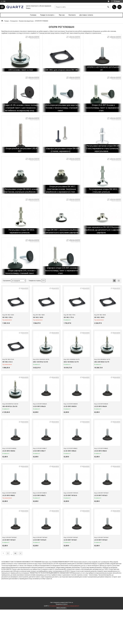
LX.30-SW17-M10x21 (101, 495)
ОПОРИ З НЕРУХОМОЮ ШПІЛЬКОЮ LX (103, 68)
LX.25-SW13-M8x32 (100, 451)
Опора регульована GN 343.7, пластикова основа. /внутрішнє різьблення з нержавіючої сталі (61, 189)
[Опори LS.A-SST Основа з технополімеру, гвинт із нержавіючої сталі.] (102, 94)
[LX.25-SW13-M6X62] (15, 433)
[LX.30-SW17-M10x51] (77, 522)
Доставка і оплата (86, 15)
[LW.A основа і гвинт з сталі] (20, 53)
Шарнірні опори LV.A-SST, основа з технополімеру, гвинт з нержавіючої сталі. (61, 270)
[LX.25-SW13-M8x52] (15, 477)
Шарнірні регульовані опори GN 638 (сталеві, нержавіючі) (62, 149)
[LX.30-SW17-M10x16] (77, 477)
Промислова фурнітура (26, 21)
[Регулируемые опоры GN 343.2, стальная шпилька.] (102, 175)
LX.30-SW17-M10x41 (39, 540)
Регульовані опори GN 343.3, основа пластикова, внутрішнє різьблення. (21, 190)
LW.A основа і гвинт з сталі (20, 70)
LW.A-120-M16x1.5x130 (40, 362)
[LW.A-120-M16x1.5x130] (46, 344)
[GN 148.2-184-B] (107, 299)
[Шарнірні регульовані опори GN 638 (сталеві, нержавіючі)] (61, 134)
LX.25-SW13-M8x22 (70, 451)
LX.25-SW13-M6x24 (39, 406)
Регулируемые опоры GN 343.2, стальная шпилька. (103, 190)
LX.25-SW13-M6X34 (70, 406)
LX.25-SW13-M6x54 (100, 406)
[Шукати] (108, 7)
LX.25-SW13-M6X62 (8, 451)
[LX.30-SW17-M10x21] (107, 477)
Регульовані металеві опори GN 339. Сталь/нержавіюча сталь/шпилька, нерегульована (103, 148)
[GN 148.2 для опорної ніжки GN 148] (61, 53)
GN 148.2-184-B (99, 317)
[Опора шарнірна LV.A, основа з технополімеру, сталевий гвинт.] (20, 257)
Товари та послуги (47, 15)
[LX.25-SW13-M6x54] (107, 388)
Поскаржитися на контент (56, 606)
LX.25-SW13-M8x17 (39, 451)
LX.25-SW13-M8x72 (39, 495)
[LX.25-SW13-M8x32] (107, 433)
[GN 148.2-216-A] (15, 344)
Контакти (72, 15)
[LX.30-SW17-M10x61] (107, 522)
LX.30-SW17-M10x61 (101, 540)
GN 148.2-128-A (7, 317)
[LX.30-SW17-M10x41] (46, 522)
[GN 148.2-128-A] (15, 299)
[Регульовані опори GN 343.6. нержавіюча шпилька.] (20, 216)
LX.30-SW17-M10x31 (9, 540)
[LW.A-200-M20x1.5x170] (107, 344)
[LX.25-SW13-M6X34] (77, 388)
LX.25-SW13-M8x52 (8, 495)
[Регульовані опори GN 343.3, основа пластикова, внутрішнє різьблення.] (20, 175)
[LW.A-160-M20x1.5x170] (77, 344)
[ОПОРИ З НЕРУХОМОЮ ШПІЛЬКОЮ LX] (102, 53)
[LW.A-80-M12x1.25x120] (15, 388)
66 (15, 553)
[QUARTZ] (15, 7)
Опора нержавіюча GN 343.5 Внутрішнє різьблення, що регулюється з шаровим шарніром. (102, 230)
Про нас (62, 15)
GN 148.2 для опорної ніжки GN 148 (61, 70)
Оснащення (14, 21)
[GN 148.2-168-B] (46, 299)
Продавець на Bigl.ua (61, 604)
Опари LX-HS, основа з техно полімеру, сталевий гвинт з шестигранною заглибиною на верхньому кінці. (21, 108)
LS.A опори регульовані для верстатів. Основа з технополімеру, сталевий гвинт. (62, 108)
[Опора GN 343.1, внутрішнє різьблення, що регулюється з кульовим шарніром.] (61, 216)
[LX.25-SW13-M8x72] (46, 477)
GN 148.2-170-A (69, 317)
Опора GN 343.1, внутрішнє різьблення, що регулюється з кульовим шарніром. (61, 231)
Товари (6, 21)
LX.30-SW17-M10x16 (70, 495)
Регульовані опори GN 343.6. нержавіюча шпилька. (22, 231)
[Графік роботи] (119, 7)
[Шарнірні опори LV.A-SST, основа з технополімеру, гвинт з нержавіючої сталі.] (61, 257)
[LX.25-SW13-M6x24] (46, 388)
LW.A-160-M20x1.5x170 (71, 362)
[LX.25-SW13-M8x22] (77, 433)
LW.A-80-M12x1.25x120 (9, 406)
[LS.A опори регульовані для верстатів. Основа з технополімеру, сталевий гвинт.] (61, 94)
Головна (33, 15)
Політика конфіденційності (71, 606)
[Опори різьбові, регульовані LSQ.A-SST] (20, 134)
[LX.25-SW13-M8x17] (46, 433)
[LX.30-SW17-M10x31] (15, 522)
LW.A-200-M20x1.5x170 (101, 362)
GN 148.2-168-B (38, 317)
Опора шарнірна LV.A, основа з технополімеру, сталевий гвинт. (20, 271)
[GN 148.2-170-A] (77, 299)
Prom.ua (71, 602)
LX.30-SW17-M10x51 (70, 540)
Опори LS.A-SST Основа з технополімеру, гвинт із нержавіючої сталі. (102, 108)
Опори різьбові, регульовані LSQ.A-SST (22, 149)
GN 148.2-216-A (7, 362)
